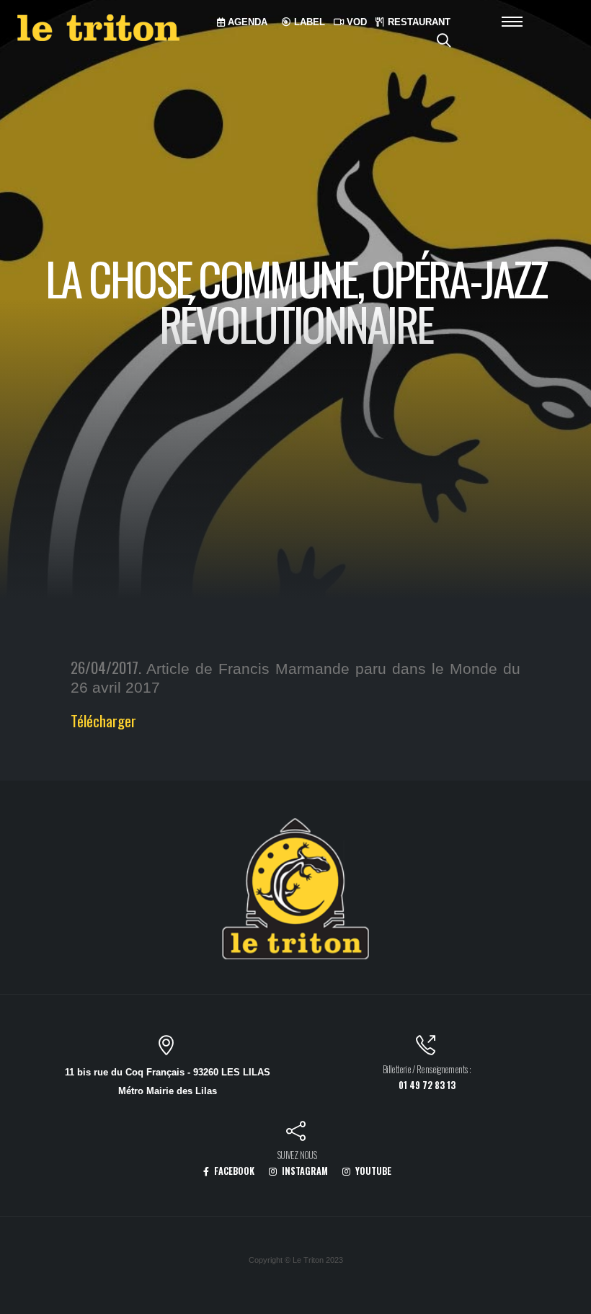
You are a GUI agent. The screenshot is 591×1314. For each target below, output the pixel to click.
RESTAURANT (417, 22)
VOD (355, 22)
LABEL (308, 22)
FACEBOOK (233, 1171)
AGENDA (246, 22)
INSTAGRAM (304, 1171)
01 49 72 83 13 (427, 1085)
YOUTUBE (372, 1171)
